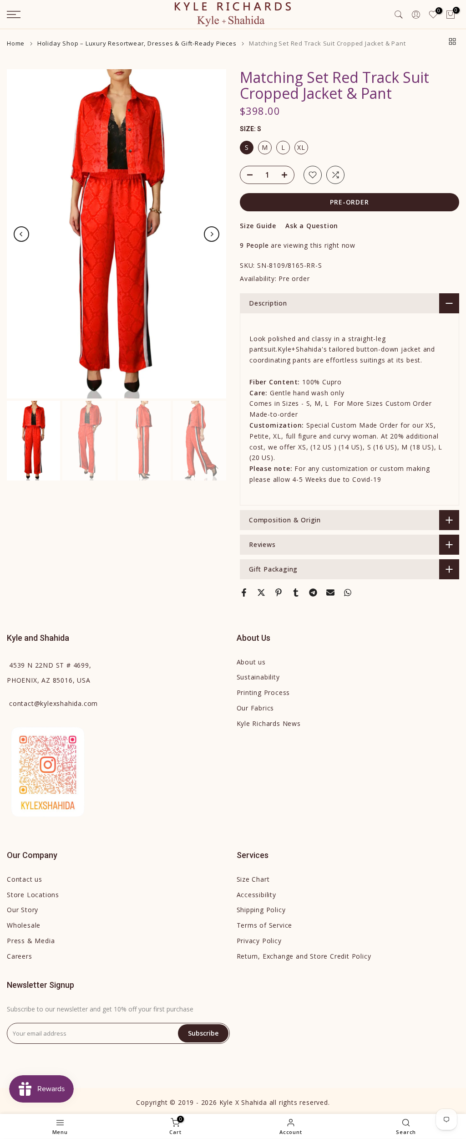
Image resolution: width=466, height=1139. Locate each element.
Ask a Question (311, 225)
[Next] (211, 234)
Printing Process (263, 692)
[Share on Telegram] (313, 592)
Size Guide (258, 225)
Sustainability (258, 677)
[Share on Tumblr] (296, 592)
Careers (19, 956)
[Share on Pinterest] (278, 592)
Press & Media (31, 940)
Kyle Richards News (269, 723)
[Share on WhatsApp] (348, 592)
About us (251, 662)
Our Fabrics (255, 708)
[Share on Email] (330, 592)
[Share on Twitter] (261, 592)
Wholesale (24, 925)
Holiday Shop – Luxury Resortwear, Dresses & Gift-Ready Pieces (137, 43)
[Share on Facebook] (244, 592)
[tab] (349, 349)
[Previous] (21, 234)
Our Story (22, 909)
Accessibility (256, 894)
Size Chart (253, 879)
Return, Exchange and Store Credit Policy (304, 956)
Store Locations (33, 894)
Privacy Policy (259, 940)
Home (16, 43)
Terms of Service (265, 925)
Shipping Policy (261, 909)
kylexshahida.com (53, 703)
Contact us (24, 879)
